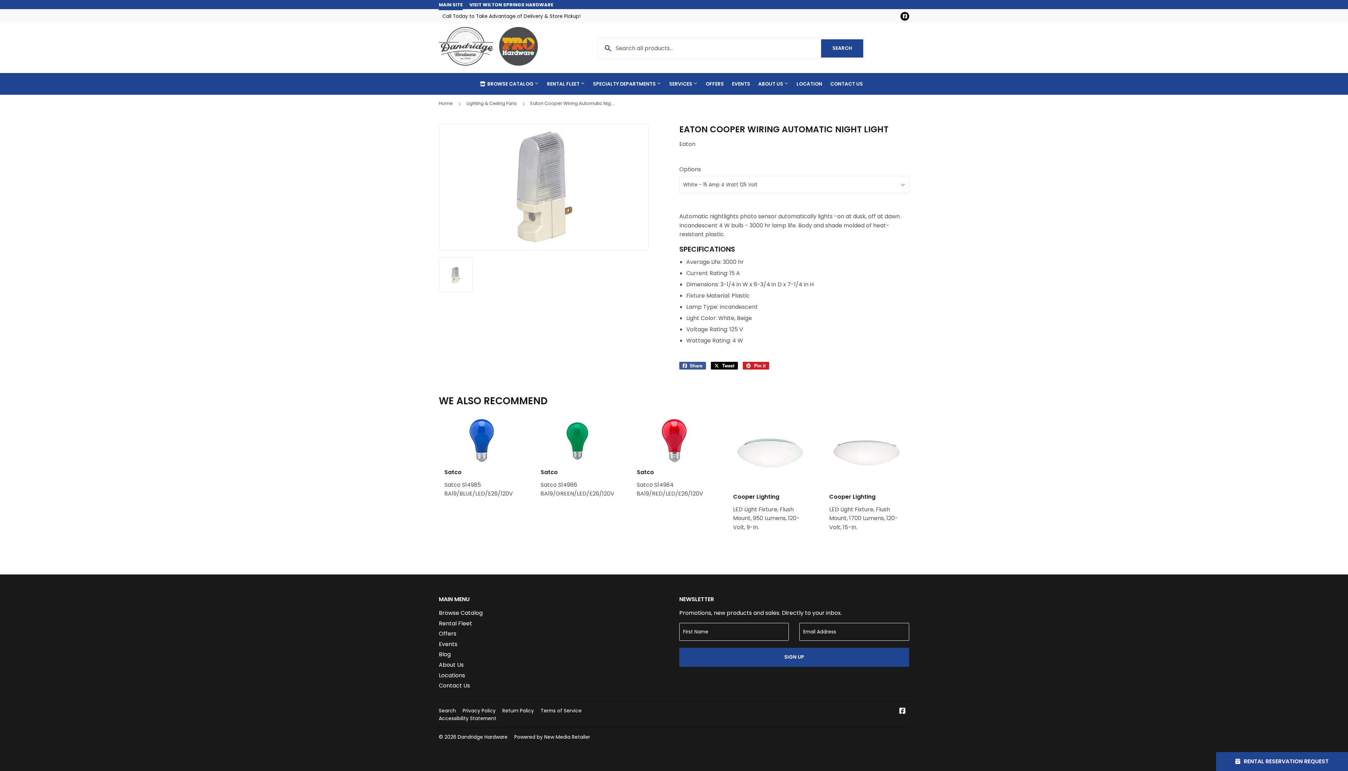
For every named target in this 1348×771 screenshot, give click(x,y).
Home (446, 103)
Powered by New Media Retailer (552, 736)
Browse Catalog (510, 83)
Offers (715, 83)
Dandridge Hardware (483, 736)
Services (681, 83)
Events (741, 83)
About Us (771, 83)
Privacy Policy (479, 710)
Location (809, 83)
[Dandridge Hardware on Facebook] (902, 711)
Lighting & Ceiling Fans (492, 103)
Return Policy (518, 710)
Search (847, 48)
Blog (445, 654)
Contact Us (846, 83)
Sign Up (794, 656)
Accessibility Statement (467, 718)
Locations (452, 675)
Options (690, 169)
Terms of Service (561, 710)
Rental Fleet (564, 83)
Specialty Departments (625, 83)
